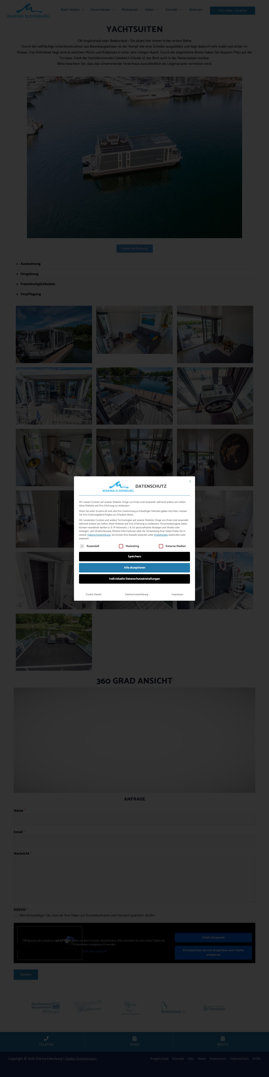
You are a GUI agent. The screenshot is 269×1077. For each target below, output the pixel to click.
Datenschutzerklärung (99, 535)
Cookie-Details (94, 594)
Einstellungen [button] (161, 535)
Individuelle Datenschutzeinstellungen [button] (134, 578)
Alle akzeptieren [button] (134, 567)
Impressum (177, 594)
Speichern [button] (134, 556)
